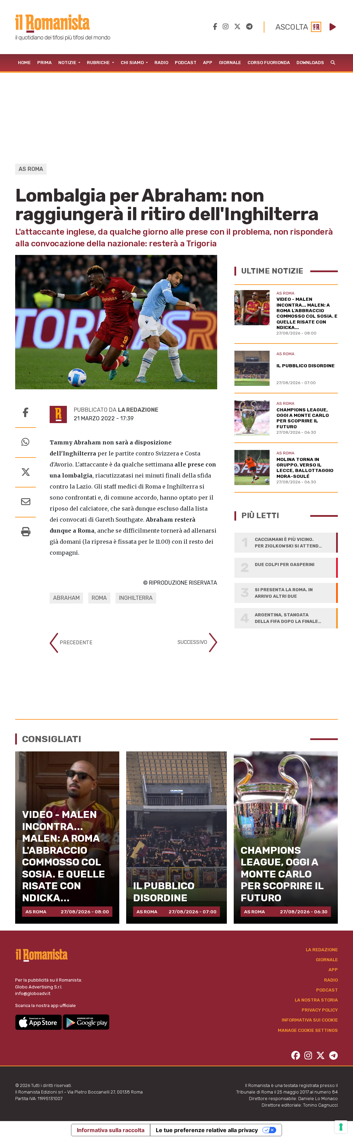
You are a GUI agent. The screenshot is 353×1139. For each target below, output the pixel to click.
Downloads (310, 62)
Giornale (230, 62)
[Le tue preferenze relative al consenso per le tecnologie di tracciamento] (340, 1126)
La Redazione (322, 949)
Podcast (185, 62)
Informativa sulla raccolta (110, 1130)
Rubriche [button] (99, 62)
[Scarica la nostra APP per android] (86, 1021)
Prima (44, 62)
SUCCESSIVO (193, 642)
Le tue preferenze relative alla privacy (207, 1130)
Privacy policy (320, 1010)
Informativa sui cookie (310, 1020)
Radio (161, 62)
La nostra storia (316, 1000)
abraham (66, 598)
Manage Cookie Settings (308, 1030)
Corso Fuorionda (269, 62)
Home (24, 62)
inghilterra (136, 598)
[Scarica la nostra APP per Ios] (39, 1021)
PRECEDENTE (75, 642)
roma (99, 598)
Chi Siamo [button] (133, 62)
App (207, 62)
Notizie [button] (67, 62)
